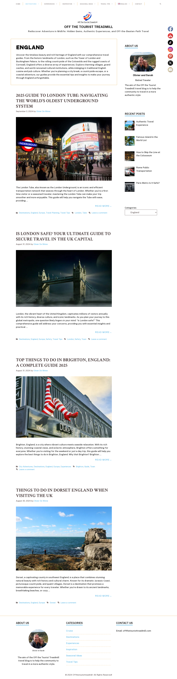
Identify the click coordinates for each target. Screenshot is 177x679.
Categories (130, 207)
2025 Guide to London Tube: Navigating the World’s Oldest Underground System (62, 100)
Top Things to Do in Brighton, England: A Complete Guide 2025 (63, 362)
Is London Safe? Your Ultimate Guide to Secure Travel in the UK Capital (63, 236)
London (78, 213)
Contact (138, 4)
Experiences (49, 4)
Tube (84, 213)
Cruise (69, 630)
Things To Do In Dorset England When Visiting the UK (62, 493)
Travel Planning (52, 213)
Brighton (79, 466)
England (34, 213)
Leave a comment (99, 213)
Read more (102, 206)
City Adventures (26, 466)
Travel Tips (105, 4)
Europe (42, 213)
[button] (160, 4)
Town (84, 339)
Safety (49, 339)
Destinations (31, 4)
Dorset (53, 603)
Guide (86, 466)
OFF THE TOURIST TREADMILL (88, 27)
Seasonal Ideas (86, 4)
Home (18, 4)
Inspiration (67, 4)
